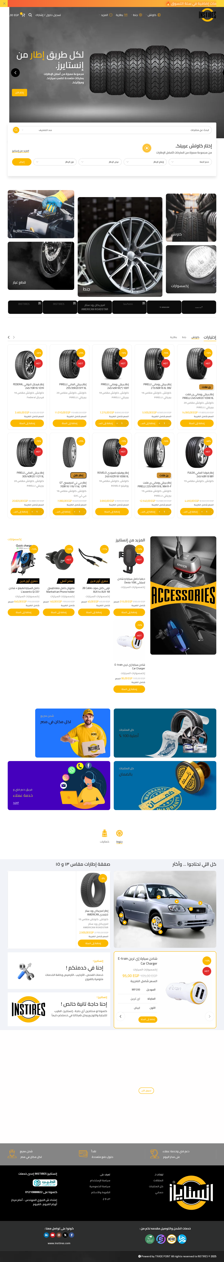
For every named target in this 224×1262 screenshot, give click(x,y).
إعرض (21, 162)
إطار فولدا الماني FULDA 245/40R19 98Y (201, 474)
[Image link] (191, 1192)
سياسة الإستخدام (100, 1180)
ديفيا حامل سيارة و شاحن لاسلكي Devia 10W (131, 580)
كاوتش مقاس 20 (194, 402)
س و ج (106, 1198)
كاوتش (209, 402)
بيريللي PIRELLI (205, 407)
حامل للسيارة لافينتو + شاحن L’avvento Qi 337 (24, 589)
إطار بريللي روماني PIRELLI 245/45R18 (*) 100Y (115, 386)
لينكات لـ (159, 1174)
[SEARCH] (16, 130)
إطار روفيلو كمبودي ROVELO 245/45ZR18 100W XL (113, 474)
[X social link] (65, 1235)
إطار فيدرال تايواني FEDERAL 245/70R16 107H (28, 386)
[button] (15, 72)
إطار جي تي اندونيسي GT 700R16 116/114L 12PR (72, 484)
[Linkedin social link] (46, 1235)
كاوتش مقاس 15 (88, 919)
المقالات (158, 1180)
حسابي (159, 1192)
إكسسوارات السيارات (133, 587)
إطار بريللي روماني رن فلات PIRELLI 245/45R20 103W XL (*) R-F (198, 398)
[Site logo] (207, 14)
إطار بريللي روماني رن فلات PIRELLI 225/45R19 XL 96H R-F (154, 484)
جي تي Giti (80, 495)
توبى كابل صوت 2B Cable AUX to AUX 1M (96, 589)
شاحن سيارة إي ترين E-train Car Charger (130, 666)
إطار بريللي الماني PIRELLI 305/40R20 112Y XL (30, 474)
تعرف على (105, 1174)
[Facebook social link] (71, 1235)
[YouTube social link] (52, 1235)
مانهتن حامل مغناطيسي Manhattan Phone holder (60, 589)
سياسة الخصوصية (99, 1186)
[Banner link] (191, 218)
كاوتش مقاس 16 (151, 392)
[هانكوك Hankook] (72, 307)
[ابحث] (30, 14)
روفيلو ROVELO (120, 485)
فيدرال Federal (35, 397)
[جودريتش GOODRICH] (176, 307)
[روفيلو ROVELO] (107, 307)
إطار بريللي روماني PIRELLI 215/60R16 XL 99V (157, 386)
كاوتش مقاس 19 (194, 481)
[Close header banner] (4, 3)
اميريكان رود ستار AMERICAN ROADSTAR (95, 925)
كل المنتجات (156, 1186)
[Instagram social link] (59, 1235)
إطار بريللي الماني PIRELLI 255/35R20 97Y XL (72, 386)
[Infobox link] (177, 149)
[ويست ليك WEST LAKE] (142, 307)
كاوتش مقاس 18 (109, 392)
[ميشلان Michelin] (37, 307)
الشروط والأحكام (100, 1192)
